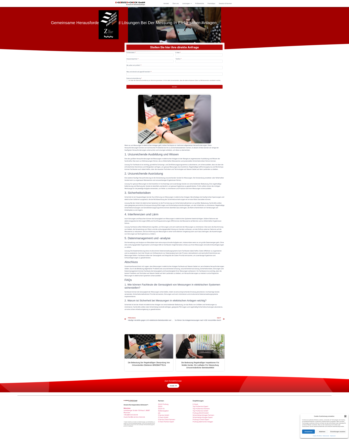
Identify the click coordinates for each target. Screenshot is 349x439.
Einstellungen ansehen (337, 431)
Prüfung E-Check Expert (201, 420)
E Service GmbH (163, 415)
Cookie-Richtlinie (317, 435)
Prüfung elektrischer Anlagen (203, 422)
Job (159, 413)
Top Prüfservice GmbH (200, 411)
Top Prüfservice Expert (200, 406)
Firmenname (131, 52)
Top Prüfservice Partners (201, 409)
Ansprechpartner (132, 59)
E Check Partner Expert (166, 422)
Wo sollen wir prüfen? (134, 65)
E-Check (195, 404)
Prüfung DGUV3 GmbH (201, 413)
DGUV (160, 406)
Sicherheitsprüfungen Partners (203, 415)
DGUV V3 (161, 409)
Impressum (333, 435)
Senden (174, 87)
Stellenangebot (163, 411)
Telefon (178, 59)
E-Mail (178, 52)
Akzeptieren (308, 431)
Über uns (176, 3)
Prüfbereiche (199, 3)
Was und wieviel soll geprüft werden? (139, 72)
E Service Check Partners (166, 420)
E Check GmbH (163, 417)
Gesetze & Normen (225, 3)
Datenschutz (326, 435)
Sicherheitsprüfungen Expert (203, 417)
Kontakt (166, 3)
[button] (345, 416)
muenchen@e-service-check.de (134, 417)
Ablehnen (322, 431)
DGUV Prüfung (163, 404)
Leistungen (186, 3)
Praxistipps (211, 3)
